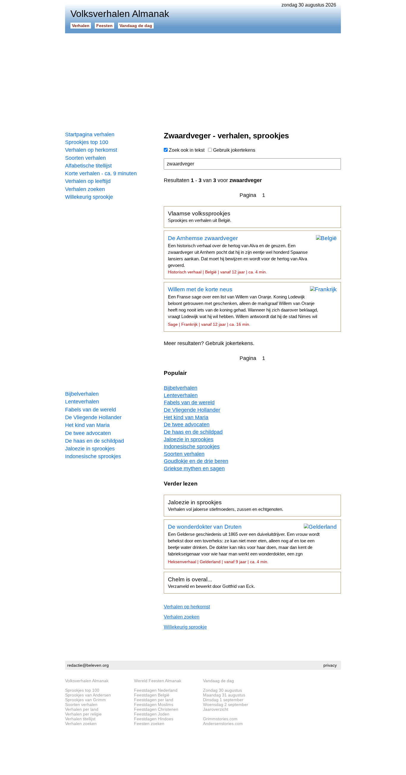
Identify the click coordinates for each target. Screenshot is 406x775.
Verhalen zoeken (85, 189)
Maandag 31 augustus (224, 695)
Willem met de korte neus (243, 306)
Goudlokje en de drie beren (196, 461)
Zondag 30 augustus (222, 690)
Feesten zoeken (149, 723)
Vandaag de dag (135, 25)
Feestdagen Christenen (156, 709)
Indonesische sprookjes (93, 456)
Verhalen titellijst (80, 718)
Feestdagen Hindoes (153, 718)
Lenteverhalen (82, 402)
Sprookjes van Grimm (85, 699)
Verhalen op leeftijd (88, 181)
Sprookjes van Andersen (88, 695)
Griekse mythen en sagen (194, 469)
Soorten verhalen (85, 158)
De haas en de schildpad (94, 441)
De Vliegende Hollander (93, 417)
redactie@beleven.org (88, 665)
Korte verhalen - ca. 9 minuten (101, 173)
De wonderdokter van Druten (244, 544)
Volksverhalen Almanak (86, 680)
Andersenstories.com (223, 723)
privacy (330, 665)
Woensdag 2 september (225, 704)
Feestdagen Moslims (153, 704)
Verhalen (80, 25)
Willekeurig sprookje (89, 197)
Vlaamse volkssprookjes (199, 216)
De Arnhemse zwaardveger (238, 254)
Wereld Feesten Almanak (157, 680)
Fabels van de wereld (90, 410)
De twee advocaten (88, 433)
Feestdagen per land (153, 699)
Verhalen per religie (83, 714)
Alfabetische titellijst (88, 166)
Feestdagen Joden (151, 714)
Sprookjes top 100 (86, 142)
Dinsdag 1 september (223, 699)
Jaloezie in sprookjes (90, 449)
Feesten (104, 25)
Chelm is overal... (211, 582)
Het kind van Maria (87, 425)
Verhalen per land (81, 709)
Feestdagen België (151, 695)
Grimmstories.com (220, 718)
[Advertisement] (203, 80)
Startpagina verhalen (89, 134)
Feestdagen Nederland (155, 690)
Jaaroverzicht (215, 709)
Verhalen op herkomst (91, 150)
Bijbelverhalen (82, 394)
